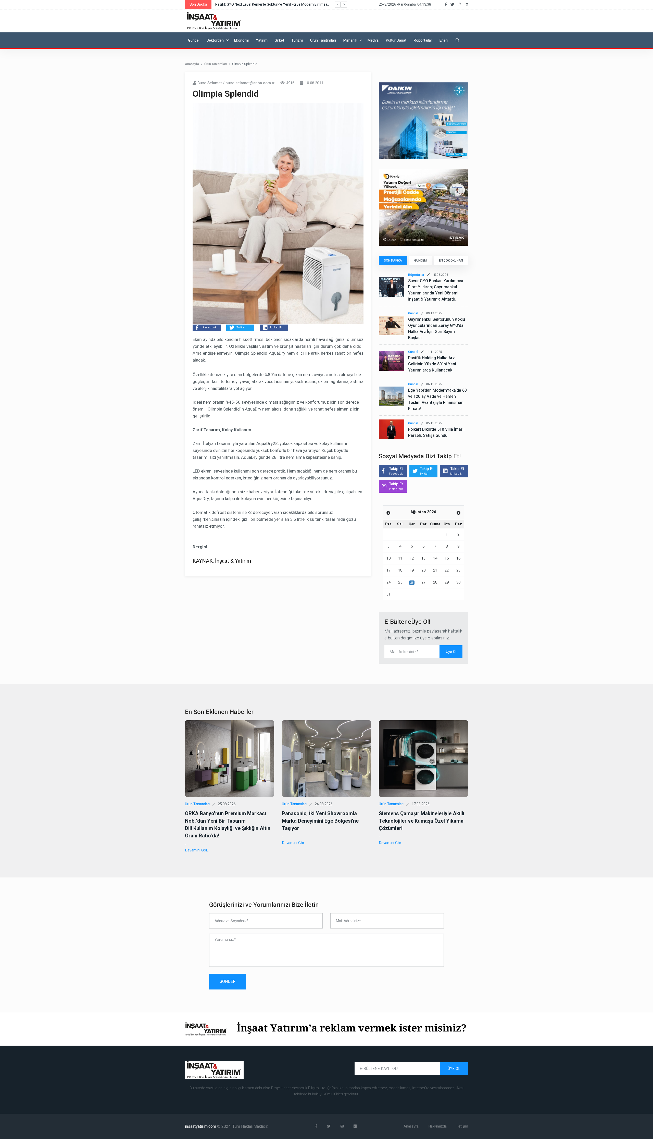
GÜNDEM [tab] (420, 260)
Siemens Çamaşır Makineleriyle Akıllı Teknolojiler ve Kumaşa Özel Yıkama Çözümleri (421, 821)
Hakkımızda (438, 1126)
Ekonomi (241, 40)
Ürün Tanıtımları (323, 40)
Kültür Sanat (396, 40)
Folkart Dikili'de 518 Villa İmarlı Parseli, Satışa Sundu (436, 432)
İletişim (462, 1126)
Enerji (443, 40)
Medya (373, 40)
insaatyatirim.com (201, 1126)
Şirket (279, 40)
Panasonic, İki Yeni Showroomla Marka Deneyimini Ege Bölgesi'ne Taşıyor (320, 821)
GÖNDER (227, 982)
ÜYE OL (454, 1068)
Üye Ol (451, 651)
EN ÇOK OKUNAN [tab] (451, 260)
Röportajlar (422, 40)
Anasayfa (192, 63)
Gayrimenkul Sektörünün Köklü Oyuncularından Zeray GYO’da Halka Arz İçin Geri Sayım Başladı (436, 328)
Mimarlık (350, 40)
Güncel (193, 40)
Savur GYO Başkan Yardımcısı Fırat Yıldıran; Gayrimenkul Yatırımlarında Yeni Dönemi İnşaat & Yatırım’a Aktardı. (435, 290)
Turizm (297, 40)
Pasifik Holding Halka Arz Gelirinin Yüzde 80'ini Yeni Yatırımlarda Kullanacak (432, 364)
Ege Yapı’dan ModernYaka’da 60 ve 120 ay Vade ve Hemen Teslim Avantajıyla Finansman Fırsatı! (437, 399)
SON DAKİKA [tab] (393, 260)
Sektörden (215, 40)
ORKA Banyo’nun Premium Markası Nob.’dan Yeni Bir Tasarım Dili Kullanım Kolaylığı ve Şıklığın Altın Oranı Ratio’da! (227, 824)
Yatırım (262, 40)
